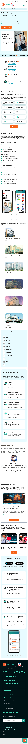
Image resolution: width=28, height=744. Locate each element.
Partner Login (18, 1)
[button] (14, 676)
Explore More (14, 520)
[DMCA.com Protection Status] (9, 731)
